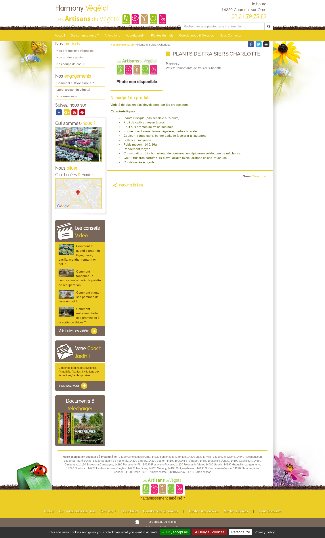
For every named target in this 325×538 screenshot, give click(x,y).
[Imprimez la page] (266, 44)
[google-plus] (67, 112)
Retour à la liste (131, 185)
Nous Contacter (230, 35)
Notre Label (129, 511)
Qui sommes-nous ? (85, 35)
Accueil (60, 35)
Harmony (81, 8)
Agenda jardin (135, 35)
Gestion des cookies (204, 511)
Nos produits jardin (69, 57)
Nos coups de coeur (70, 64)
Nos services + (66, 96)
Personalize (240, 532)
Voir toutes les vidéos (74, 331)
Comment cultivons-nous (77, 511)
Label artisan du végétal (73, 89)
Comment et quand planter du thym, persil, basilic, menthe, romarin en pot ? (79, 255)
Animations (112, 35)
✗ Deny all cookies (209, 532)
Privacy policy (264, 532)
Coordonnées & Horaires (196, 35)
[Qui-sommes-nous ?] (78, 144)
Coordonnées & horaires (160, 511)
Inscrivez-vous (69, 386)
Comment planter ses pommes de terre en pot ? (80, 297)
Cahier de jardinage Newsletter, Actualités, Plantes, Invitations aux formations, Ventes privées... (79, 371)
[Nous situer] (78, 193)
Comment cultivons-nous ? (75, 83)
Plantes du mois (162, 35)
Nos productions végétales (75, 50)
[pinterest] (82, 112)
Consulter (254, 176)
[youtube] (74, 112)
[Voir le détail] (66, 249)
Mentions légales (236, 511)
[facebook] (59, 112)
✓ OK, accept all (175, 532)
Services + (108, 511)
